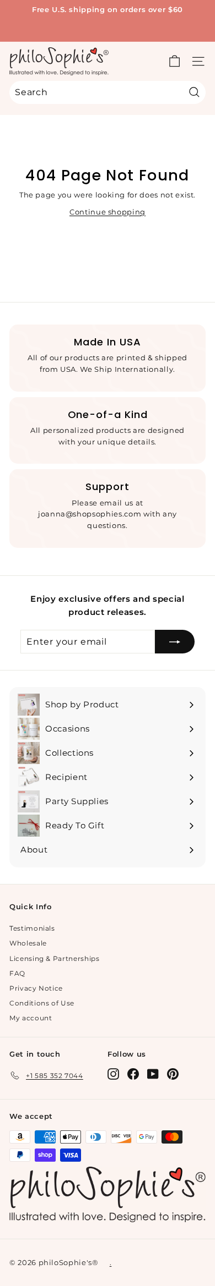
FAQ (17, 973)
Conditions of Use (41, 1003)
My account (30, 1018)
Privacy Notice (36, 988)
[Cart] (174, 61)
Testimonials (32, 928)
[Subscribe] (175, 642)
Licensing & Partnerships (54, 958)
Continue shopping (107, 211)
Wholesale (28, 943)
